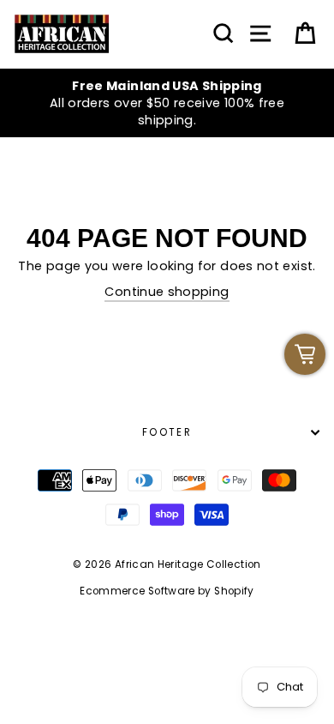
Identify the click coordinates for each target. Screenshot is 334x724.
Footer (167, 432)
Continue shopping (166, 291)
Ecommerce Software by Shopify (166, 591)
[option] (167, 103)
